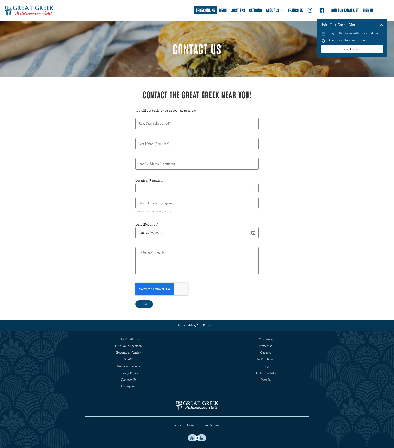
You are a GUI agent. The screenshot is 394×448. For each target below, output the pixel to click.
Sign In (368, 10)
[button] (275, 10)
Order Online (205, 10)
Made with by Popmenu (109, 325)
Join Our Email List (345, 10)
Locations (238, 10)
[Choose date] (253, 233)
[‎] (311, 10)
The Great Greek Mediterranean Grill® (197, 405)
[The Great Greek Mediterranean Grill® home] (29, 10)
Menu (223, 10)
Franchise (295, 10)
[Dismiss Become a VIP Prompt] (381, 25)
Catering (255, 10)
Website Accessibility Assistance (197, 425)
